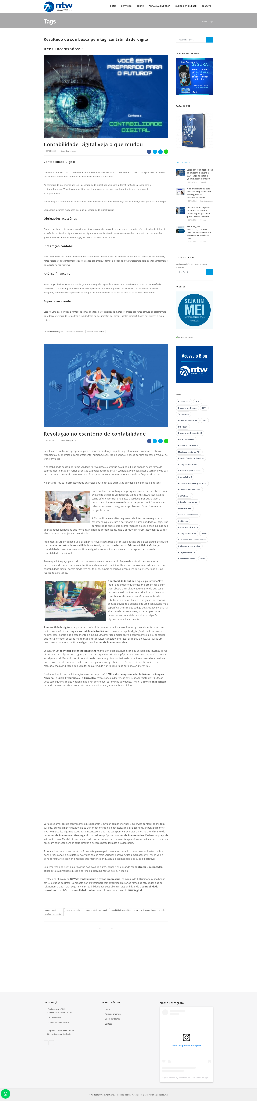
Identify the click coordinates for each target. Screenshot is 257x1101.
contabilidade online (74, 331)
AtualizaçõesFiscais (188, 514)
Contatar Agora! (201, 961)
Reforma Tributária (188, 445)
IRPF (197, 401)
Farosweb (163, 1094)
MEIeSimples (184, 508)
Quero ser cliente (186, 6)
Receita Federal (186, 439)
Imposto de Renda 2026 (190, 433)
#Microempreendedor (189, 546)
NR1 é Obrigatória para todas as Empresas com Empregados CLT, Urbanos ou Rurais (199, 193)
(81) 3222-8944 (54, 1017)
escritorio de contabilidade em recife (149, 910)
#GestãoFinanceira (187, 502)
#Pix (202, 558)
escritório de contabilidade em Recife (82, 650)
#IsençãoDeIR (185, 477)
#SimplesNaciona (187, 533)
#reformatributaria (188, 527)
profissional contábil (53, 914)
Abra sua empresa (159, 6)
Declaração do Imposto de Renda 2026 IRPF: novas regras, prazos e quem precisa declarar (198, 212)
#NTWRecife (184, 496)
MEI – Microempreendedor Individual (129, 674)
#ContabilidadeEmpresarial (192, 483)
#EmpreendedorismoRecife (192, 539)
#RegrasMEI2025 (186, 552)
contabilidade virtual (95, 331)
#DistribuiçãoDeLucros (190, 470)
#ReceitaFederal (186, 558)
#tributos (183, 521)
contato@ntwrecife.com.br (60, 1022)
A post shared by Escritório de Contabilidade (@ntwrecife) (189, 1077)
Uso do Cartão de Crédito (191, 458)
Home (113, 6)
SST (204, 420)
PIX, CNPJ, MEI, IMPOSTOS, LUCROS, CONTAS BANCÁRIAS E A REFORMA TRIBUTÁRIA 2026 (199, 232)
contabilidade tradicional (96, 910)
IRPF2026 (183, 427)
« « (100, 927)
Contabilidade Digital (54, 331)
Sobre (140, 6)
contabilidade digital (58, 627)
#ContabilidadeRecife (189, 489)
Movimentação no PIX (189, 452)
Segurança (183, 414)
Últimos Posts (185, 162)
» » (112, 927)
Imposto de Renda (187, 408)
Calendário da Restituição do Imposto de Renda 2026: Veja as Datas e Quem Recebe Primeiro (200, 174)
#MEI (204, 533)
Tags (211, 21)
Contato (206, 6)
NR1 (204, 408)
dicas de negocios (68, 151)
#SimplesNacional (187, 464)
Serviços (126, 6)
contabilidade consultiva (121, 910)
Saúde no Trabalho (187, 420)
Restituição (184, 401)
